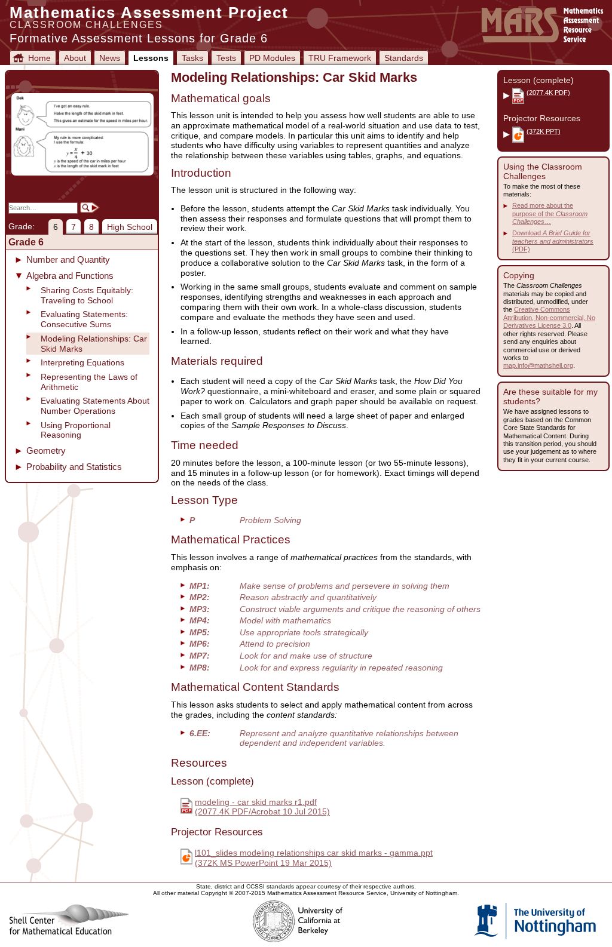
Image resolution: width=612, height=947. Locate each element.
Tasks (192, 58)
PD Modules (272, 58)
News (109, 58)
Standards (403, 58)
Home (39, 58)
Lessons (151, 58)
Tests (226, 58)
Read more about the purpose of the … (549, 213)
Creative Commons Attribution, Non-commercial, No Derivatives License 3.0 (549, 317)
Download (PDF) (552, 241)
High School (129, 227)
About (75, 58)
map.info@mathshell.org (538, 365)
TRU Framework (339, 58)
